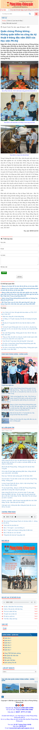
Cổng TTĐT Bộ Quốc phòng (12, 653)
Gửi (20, 276)
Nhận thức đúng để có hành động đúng (13, 316)
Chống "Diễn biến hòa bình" (9, 23)
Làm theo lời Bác (17, 20)
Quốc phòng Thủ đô (10, 662)
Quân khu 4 (7, 645)
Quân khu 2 (7, 640)
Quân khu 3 (7, 643)
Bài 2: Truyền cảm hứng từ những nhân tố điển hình (18, 530)
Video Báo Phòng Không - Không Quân (15, 354)
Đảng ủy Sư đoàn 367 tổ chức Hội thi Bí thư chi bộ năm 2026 (20, 286)
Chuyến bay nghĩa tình (8, 385)
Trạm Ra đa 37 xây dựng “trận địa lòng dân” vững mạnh (18, 341)
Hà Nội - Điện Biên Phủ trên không (13, 606)
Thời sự (4, 18)
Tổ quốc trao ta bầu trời (10, 614)
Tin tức (4, 20)
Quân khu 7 (7, 650)
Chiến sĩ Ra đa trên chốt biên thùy (13, 609)
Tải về (35, 606)
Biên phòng (7, 658)
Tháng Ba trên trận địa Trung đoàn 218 (14, 535)
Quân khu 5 (7, 647)
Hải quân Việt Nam (9, 660)
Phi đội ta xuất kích (9, 616)
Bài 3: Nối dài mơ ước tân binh (12, 532)
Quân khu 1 (7, 638)
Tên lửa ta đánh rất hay (10, 611)
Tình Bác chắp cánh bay (10, 618)
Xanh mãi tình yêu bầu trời (11, 525)
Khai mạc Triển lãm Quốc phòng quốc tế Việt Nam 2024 (17, 476)
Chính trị (9, 20)
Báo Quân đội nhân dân (11, 655)
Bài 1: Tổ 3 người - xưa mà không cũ (14, 528)
